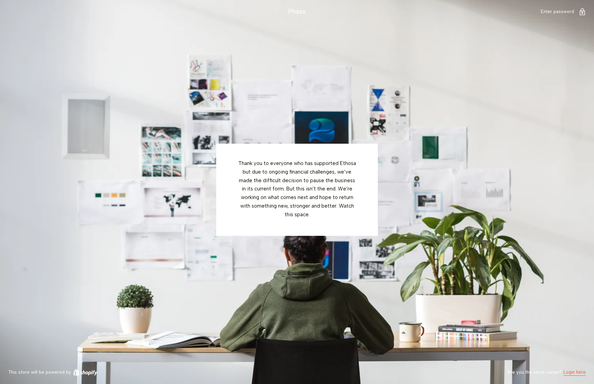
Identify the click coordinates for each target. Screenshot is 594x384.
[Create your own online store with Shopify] (85, 372)
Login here (574, 372)
